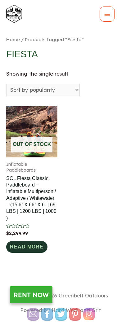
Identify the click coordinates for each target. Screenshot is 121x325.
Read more (26, 246)
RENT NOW (31, 295)
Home (13, 39)
